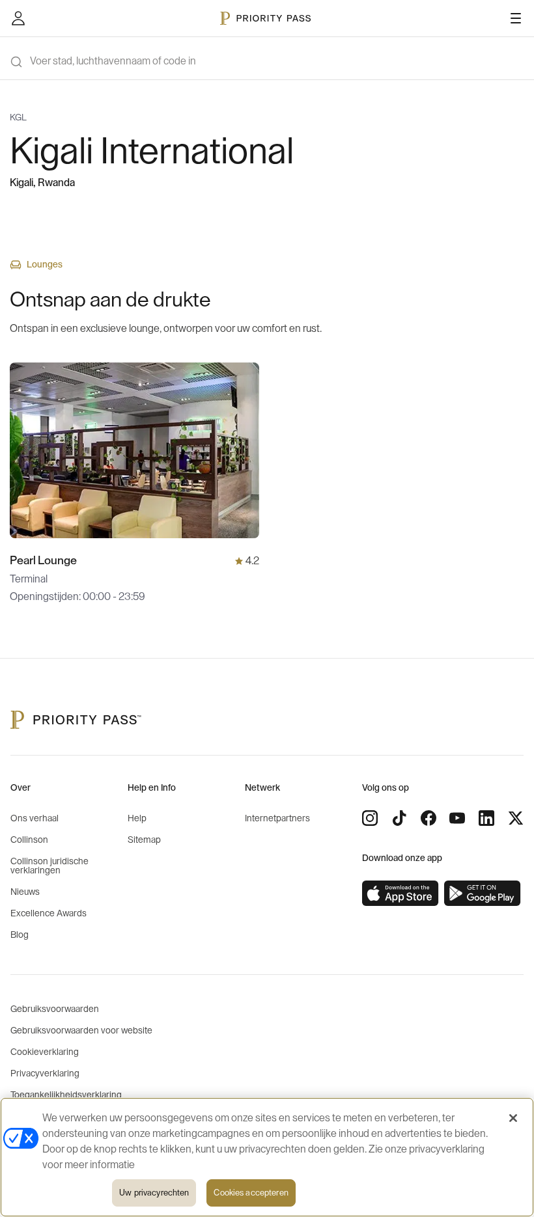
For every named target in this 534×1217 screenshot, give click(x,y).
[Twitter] (516, 818)
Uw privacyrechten (154, 1192)
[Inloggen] (18, 18)
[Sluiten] (513, 1118)
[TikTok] (399, 818)
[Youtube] (457, 818)
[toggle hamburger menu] (516, 18)
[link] (400, 894)
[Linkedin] (486, 818)
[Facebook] (428, 818)
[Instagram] (370, 818)
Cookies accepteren (251, 1192)
